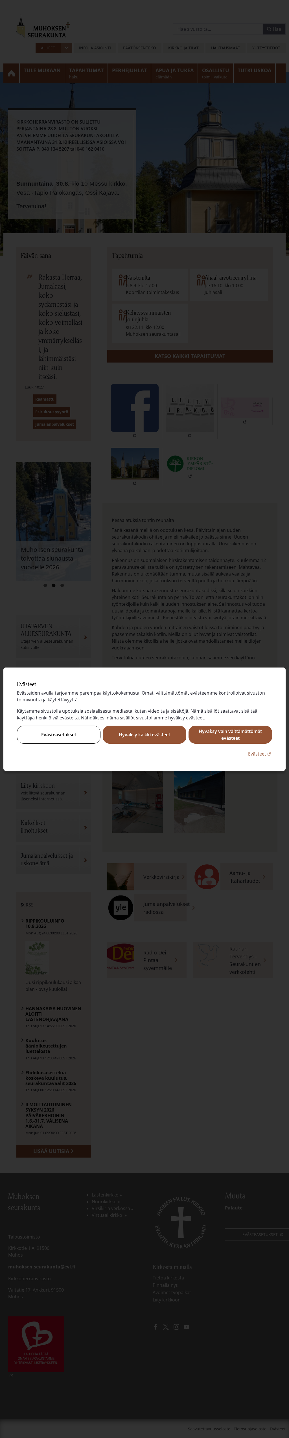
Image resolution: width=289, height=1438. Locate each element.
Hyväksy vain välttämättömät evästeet (230, 734)
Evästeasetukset (58, 735)
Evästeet (260, 753)
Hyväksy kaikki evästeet (144, 735)
